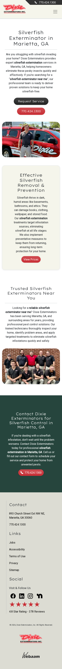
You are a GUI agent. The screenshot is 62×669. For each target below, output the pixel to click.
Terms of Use (17, 556)
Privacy (13, 563)
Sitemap (14, 570)
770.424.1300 (47, 2)
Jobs (12, 542)
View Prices (31, 259)
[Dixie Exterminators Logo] (14, 9)
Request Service (31, 101)
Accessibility (17, 549)
